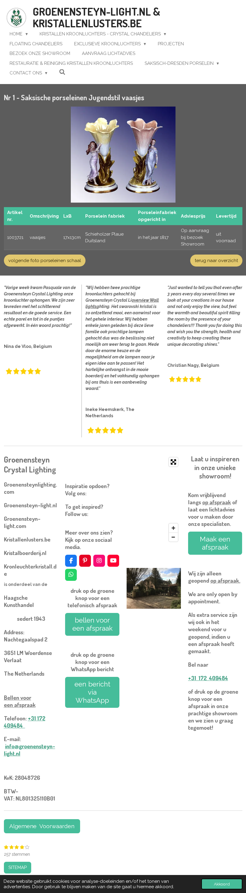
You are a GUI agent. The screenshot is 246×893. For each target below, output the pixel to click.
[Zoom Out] (173, 537)
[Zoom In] (173, 527)
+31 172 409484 (24, 721)
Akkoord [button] (222, 884)
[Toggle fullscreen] (173, 461)
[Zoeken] (62, 72)
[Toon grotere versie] (123, 155)
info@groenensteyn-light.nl (29, 749)
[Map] (154, 499)
